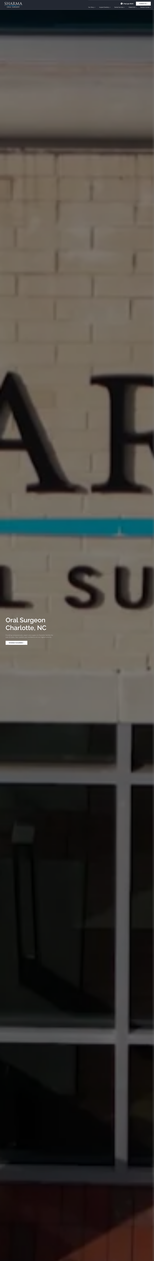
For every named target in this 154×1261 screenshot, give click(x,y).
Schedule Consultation (16, 643)
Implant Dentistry (104, 7)
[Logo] (13, 4)
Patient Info (132, 7)
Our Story (91, 7)
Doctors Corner (145, 7)
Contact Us (142, 3)
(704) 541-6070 (128, 4)
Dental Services (119, 7)
